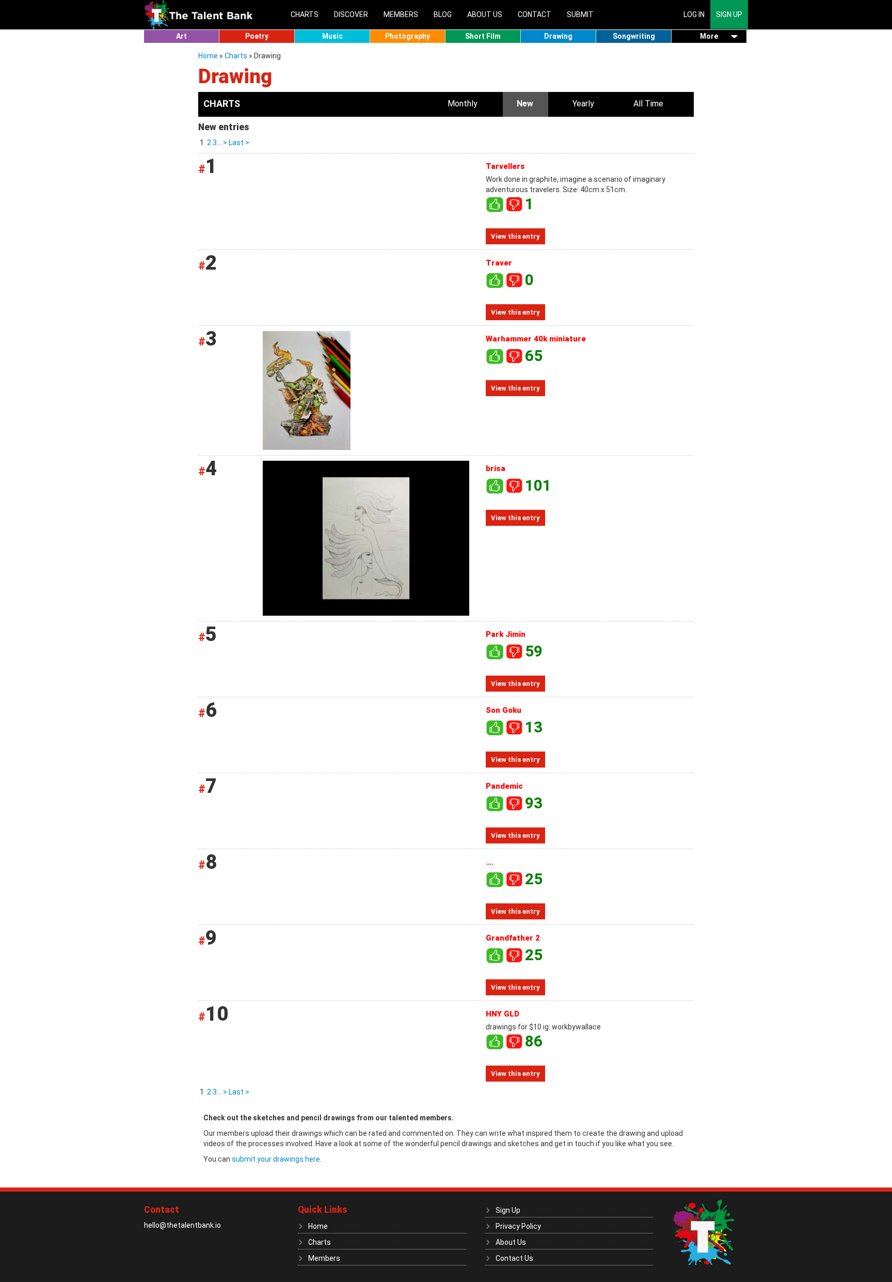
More (709, 36)
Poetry (256, 36)
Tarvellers (505, 166)
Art (181, 36)
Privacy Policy (518, 1226)
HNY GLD (502, 1014)
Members (401, 14)
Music (332, 36)
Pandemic (504, 786)
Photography (407, 36)
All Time (648, 103)
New (525, 103)
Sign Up (729, 14)
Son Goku (503, 710)
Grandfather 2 (513, 938)
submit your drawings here (276, 1159)
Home (208, 56)
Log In (694, 14)
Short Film (483, 36)
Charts (304, 14)
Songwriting (634, 36)
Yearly (583, 103)
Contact (534, 14)
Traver (499, 263)
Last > (238, 142)
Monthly (462, 103)
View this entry (515, 236)
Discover (351, 14)
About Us (484, 14)
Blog (443, 14)
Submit (580, 14)
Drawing (558, 36)
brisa (495, 468)
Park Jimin (505, 634)
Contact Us (514, 1258)
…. (489, 862)
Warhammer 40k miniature (536, 338)
